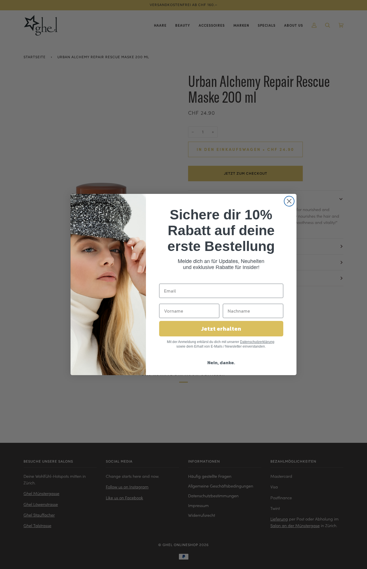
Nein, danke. (221, 362)
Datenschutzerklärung (257, 342)
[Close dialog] (289, 201)
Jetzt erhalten (221, 328)
